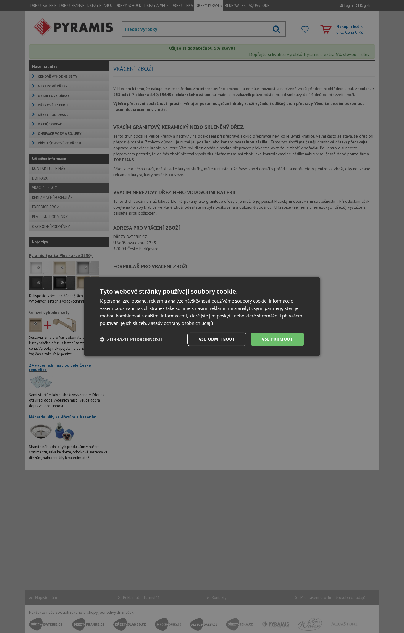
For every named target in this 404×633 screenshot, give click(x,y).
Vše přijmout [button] (277, 339)
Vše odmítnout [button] (217, 339)
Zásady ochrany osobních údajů (180, 323)
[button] (131, 339)
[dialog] (202, 316)
